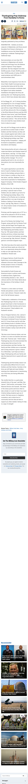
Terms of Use (9, 466)
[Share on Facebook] (12, 21)
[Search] (22, 2)
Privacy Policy (18, 466)
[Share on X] (15, 21)
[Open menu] (2, 2)
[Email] (17, 21)
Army (14, 13)
